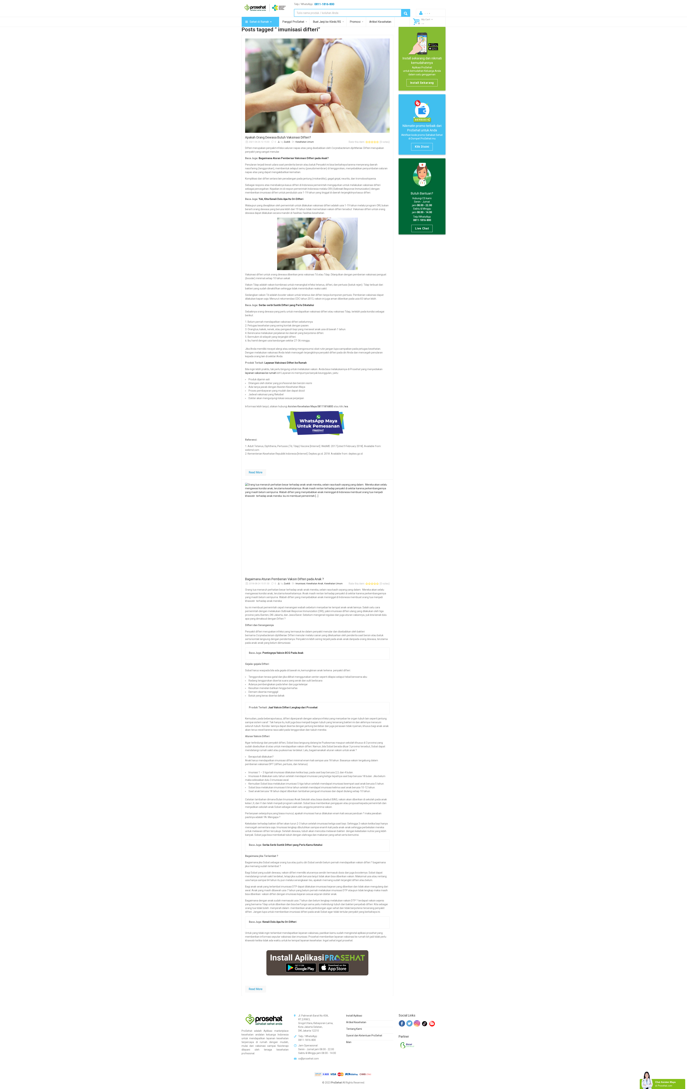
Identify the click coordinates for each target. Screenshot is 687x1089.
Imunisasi (300, 583)
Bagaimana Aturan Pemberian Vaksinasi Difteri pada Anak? (294, 158)
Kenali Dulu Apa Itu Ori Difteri (279, 921)
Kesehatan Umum (305, 141)
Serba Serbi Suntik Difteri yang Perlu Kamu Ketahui (292, 844)
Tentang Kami (354, 1028)
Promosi (355, 21)
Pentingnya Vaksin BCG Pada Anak (282, 652)
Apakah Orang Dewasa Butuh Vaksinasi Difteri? (278, 137)
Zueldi (287, 141)
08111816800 (325, 406)
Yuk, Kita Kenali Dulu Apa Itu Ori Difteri (281, 199)
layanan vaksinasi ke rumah (260, 373)
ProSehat (336, 1082)
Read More (255, 472)
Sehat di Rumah (259, 21)
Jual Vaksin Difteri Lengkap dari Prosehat (293, 707)
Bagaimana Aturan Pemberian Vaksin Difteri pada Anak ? (284, 579)
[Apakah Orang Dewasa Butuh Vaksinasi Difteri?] (317, 85)
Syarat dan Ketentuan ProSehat (364, 1035)
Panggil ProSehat (293, 21)
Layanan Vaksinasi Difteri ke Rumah (285, 362)
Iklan (348, 1042)
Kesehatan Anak (314, 583)
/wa (346, 406)
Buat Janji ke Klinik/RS (327, 21)
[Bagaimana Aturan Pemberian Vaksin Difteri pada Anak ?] (317, 528)
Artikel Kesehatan (380, 21)
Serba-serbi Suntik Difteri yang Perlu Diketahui (286, 305)
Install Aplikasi (354, 1015)
